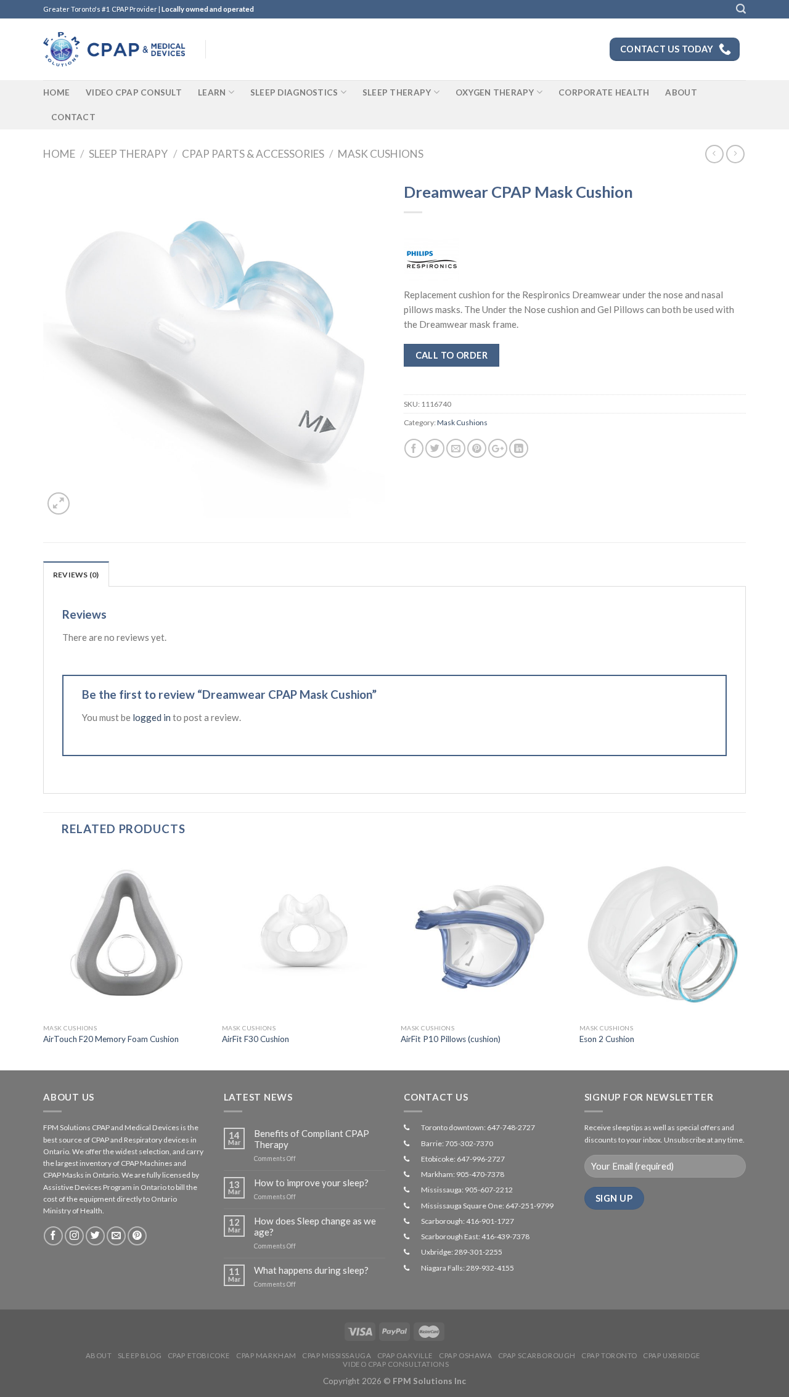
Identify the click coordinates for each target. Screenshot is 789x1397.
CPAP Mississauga (336, 1355)
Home (56, 92)
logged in (152, 717)
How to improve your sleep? (311, 1182)
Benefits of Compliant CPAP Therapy (311, 1139)
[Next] (745, 959)
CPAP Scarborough (537, 1355)
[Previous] (44, 959)
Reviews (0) (76, 574)
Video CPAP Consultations (396, 1364)
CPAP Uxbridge (671, 1355)
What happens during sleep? (311, 1270)
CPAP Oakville (405, 1355)
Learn (212, 92)
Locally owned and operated (207, 9)
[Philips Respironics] (431, 259)
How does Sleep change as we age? (315, 1226)
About (681, 92)
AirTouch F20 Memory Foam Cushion (111, 1039)
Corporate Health (603, 92)
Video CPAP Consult (134, 92)
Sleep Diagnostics (294, 92)
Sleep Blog (140, 1355)
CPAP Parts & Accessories (253, 153)
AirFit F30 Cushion (255, 1039)
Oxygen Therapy (495, 92)
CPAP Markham (266, 1355)
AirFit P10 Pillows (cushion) (451, 1039)
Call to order (451, 355)
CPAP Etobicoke (199, 1355)
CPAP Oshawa (465, 1355)
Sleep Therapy (396, 92)
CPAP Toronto (609, 1355)
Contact (73, 117)
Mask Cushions (380, 153)
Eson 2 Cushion (606, 1039)
